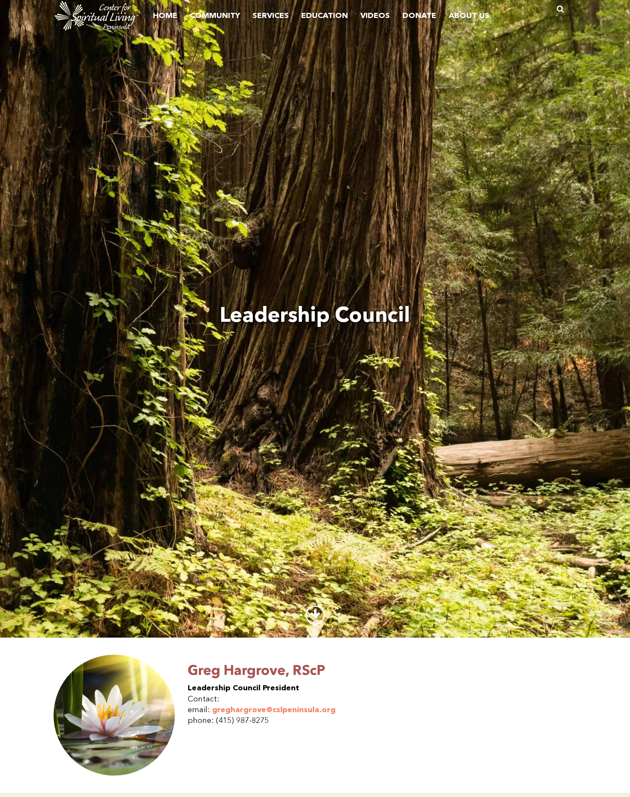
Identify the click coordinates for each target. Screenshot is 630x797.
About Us (469, 16)
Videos (375, 16)
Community (215, 16)
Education (324, 16)
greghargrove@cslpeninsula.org (274, 710)
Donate (419, 16)
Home (165, 16)
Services (270, 16)
